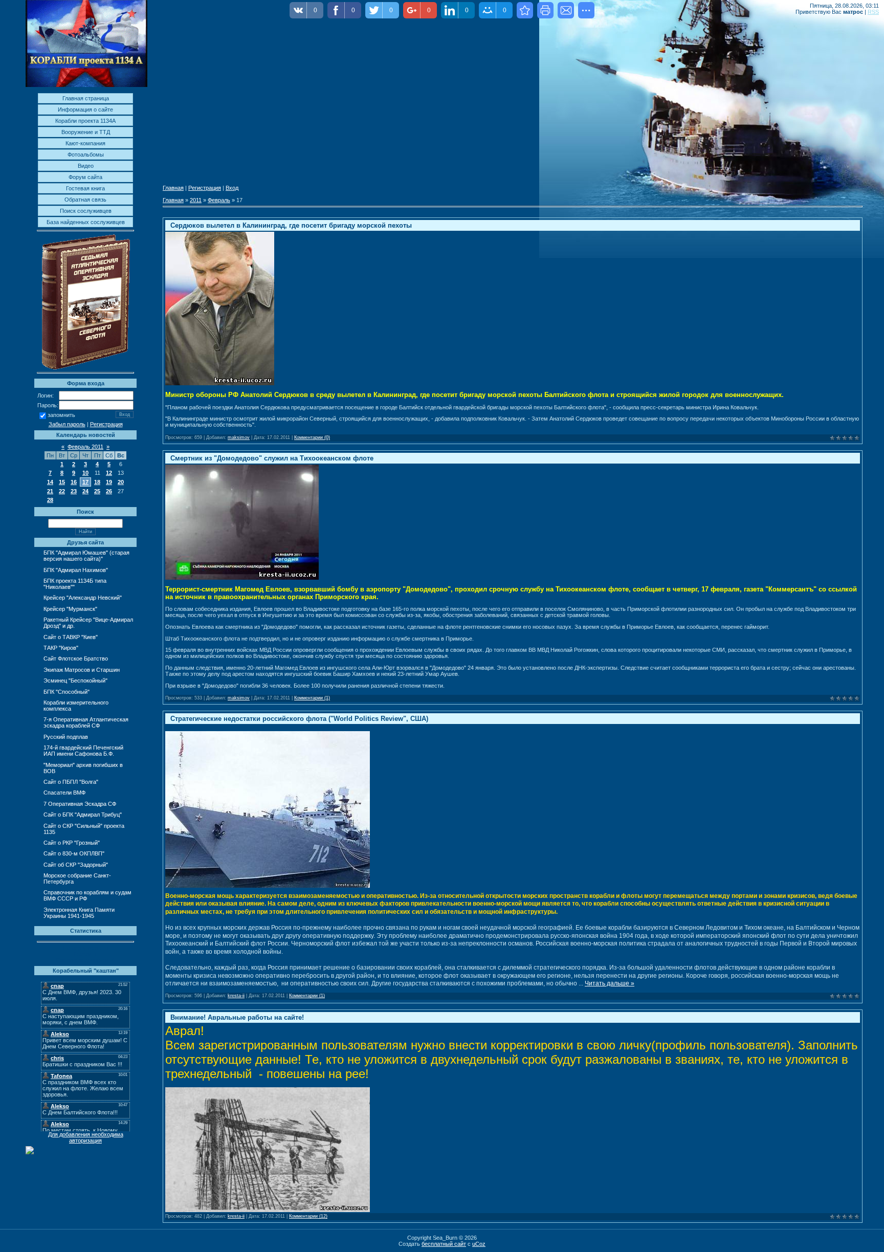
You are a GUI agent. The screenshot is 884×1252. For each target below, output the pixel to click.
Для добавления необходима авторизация (85, 1137)
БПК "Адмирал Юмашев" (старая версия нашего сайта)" (86, 556)
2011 (196, 200)
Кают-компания (85, 143)
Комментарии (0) (312, 437)
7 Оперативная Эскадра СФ (79, 804)
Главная (173, 188)
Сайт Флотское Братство (75, 658)
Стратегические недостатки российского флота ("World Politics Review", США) (299, 718)
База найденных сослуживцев (86, 222)
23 (74, 491)
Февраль (219, 200)
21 (50, 491)
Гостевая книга (85, 188)
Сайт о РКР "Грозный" (71, 843)
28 (50, 500)
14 (50, 482)
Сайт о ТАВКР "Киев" (70, 637)
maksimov (239, 437)
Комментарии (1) (312, 697)
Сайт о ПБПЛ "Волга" (70, 782)
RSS (873, 12)
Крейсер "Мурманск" (70, 609)
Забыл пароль (67, 424)
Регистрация (106, 424)
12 (109, 473)
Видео (86, 166)
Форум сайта (85, 177)
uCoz (478, 1244)
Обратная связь (85, 199)
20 (121, 482)
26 (109, 491)
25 (97, 491)
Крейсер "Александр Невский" (82, 598)
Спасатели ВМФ (64, 792)
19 (109, 482)
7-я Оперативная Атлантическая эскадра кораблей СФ (85, 722)
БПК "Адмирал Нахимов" (75, 570)
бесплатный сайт (444, 1244)
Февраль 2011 (85, 447)
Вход (232, 188)
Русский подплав (65, 737)
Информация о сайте (85, 109)
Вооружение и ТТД (85, 132)
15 (62, 482)
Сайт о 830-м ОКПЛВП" (73, 853)
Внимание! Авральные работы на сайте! (237, 1017)
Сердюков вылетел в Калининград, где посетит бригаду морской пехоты (291, 225)
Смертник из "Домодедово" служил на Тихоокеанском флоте (271, 458)
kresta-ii (236, 995)
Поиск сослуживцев (86, 211)
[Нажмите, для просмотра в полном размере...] (267, 885)
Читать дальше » (609, 983)
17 (85, 482)
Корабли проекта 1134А (85, 121)
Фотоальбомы (86, 154)
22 (62, 491)
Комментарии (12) (308, 1216)
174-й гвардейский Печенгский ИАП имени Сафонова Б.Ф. (83, 750)
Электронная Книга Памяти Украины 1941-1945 (79, 913)
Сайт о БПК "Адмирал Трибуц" (82, 814)
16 (74, 482)
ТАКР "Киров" (60, 648)
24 (85, 491)
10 (85, 473)
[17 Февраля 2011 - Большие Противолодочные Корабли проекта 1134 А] (525, 10)
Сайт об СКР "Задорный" (75, 865)
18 (97, 482)
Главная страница (85, 98)
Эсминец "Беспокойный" (75, 680)
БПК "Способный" (66, 692)
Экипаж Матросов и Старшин (81, 670)
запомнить (61, 415)
